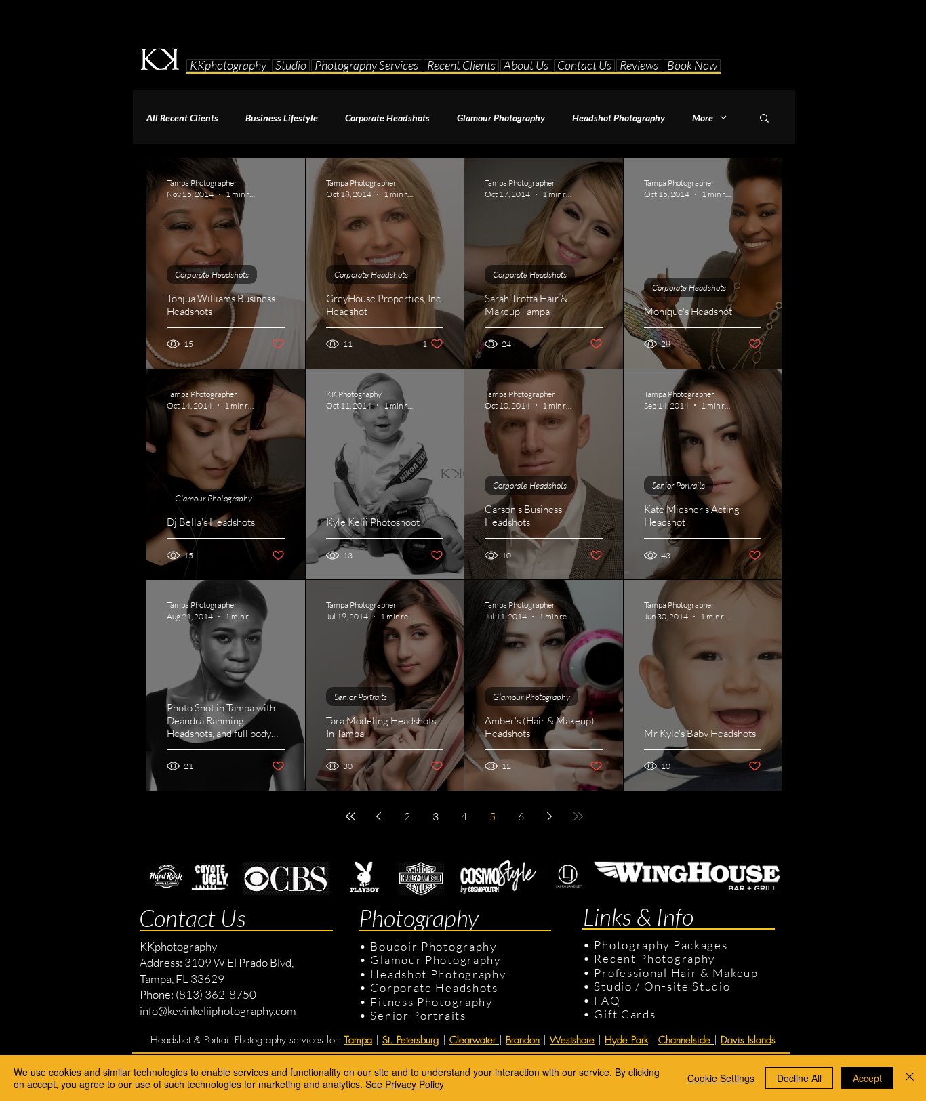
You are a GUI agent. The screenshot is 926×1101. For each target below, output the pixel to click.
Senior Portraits (678, 485)
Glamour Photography (501, 117)
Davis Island (746, 1040)
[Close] (910, 1078)
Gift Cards (625, 1014)
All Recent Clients (182, 117)
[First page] (350, 816)
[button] (291, 65)
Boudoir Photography (435, 946)
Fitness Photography (430, 1002)
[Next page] (550, 816)
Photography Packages (660, 945)
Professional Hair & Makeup (676, 972)
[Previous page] (379, 816)
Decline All (799, 1078)
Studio (613, 986)
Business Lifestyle (281, 117)
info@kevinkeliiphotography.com (218, 1010)
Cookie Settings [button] (720, 1078)
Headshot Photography (618, 117)
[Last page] (578, 816)
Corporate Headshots (387, 117)
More (702, 117)
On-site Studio (687, 986)
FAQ (607, 1000)
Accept (867, 1078)
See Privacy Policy (404, 1084)
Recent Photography (654, 958)
